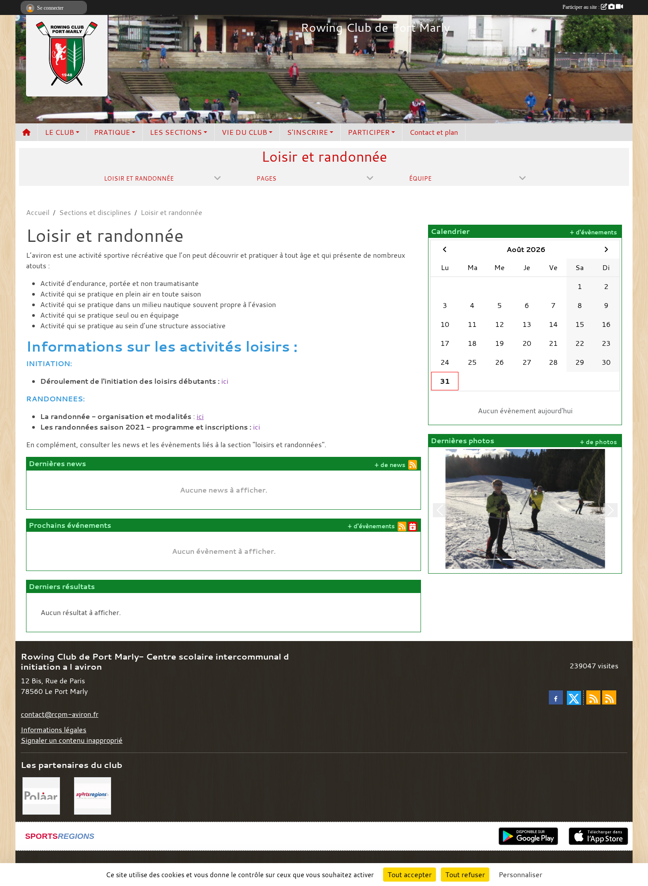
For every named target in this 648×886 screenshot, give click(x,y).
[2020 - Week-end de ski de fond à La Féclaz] (525, 508)
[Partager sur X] (574, 698)
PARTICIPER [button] (369, 132)
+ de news (390, 465)
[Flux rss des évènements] (609, 697)
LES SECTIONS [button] (176, 132)
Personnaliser (520, 874)
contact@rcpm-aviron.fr (59, 714)
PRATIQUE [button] (112, 132)
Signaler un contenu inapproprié (72, 740)
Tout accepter (409, 874)
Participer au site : (581, 7)
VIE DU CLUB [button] (244, 132)
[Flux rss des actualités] (593, 697)
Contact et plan (434, 132)
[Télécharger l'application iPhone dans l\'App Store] (598, 836)
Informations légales (53, 729)
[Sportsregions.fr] (93, 795)
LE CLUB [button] (59, 132)
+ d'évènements (371, 526)
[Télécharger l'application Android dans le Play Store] (528, 836)
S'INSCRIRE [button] (307, 132)
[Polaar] (41, 795)
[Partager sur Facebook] (556, 697)
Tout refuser (465, 874)
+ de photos (598, 442)
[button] (439, 510)
